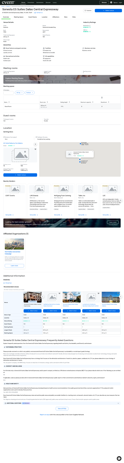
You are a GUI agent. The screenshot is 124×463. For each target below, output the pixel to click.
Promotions (31, 2)
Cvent (2, 6)
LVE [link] (104, 196)
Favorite (89, 10)
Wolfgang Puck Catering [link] (62, 196)
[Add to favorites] (35, 149)
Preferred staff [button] (91, 209)
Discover (48, 2)
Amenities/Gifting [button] (34, 209)
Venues (23, 2)
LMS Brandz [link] (34, 196)
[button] (12, 92)
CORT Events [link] (10, 196)
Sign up (116, 2)
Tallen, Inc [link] (81, 196)
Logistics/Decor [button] (43, 209)
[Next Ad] (35, 144)
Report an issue (45, 414)
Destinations (39, 2)
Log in (120, 2)
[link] (15, 189)
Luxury (55, 2)
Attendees (6, 90)
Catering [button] (56, 209)
